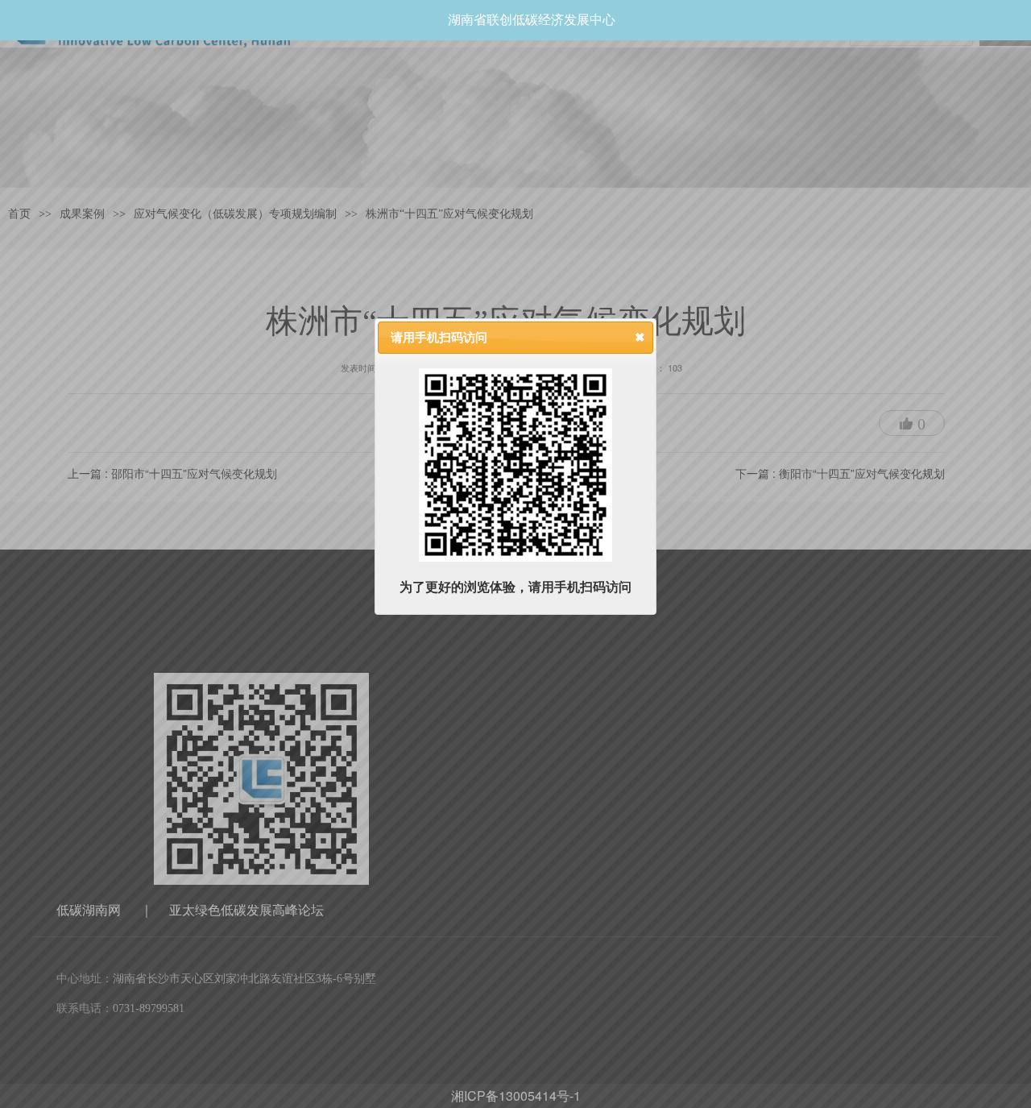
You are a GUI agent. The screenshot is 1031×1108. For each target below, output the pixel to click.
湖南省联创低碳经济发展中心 (531, 20)
